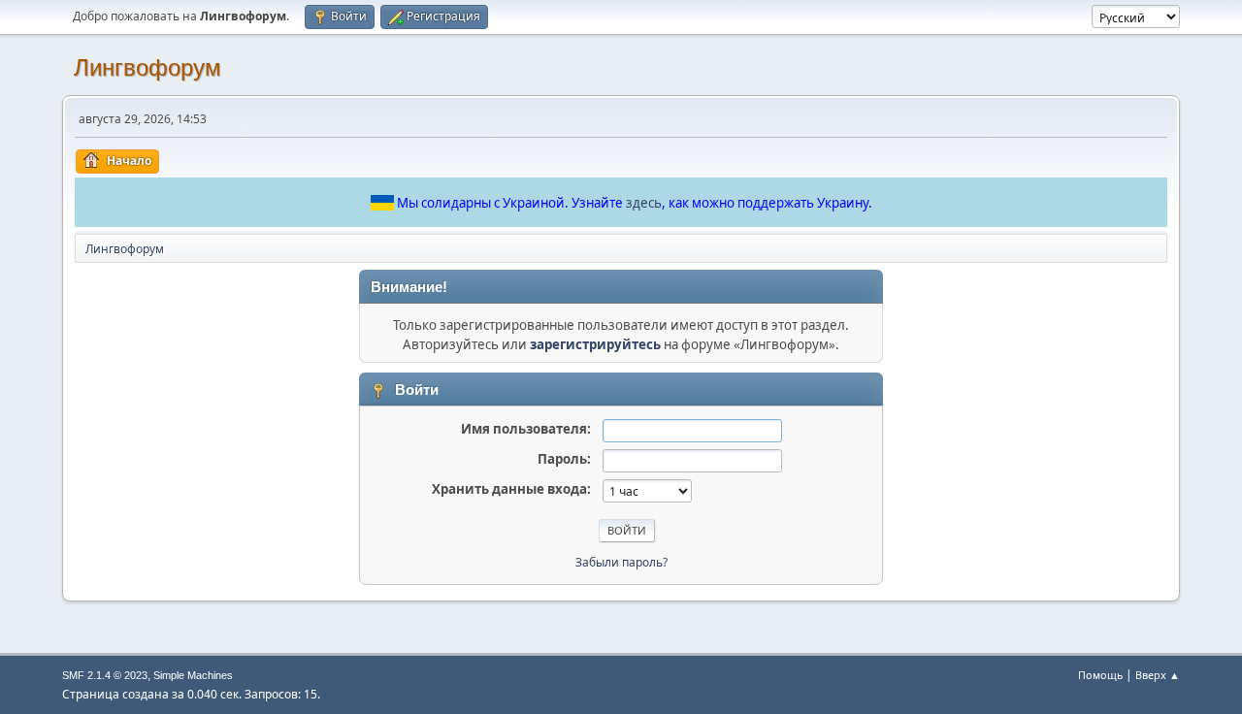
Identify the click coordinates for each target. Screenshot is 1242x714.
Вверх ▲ (1157, 674)
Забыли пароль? (621, 562)
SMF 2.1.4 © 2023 (104, 675)
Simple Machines (193, 675)
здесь (644, 202)
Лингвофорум (147, 67)
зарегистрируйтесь (595, 344)
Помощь (1100, 674)
